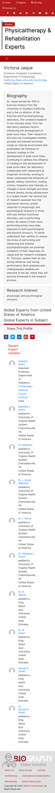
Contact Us (10, 8)
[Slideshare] (46, 13)
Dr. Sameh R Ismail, (23, 709)
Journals (41, 770)
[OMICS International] (27, 760)
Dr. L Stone (24, 518)
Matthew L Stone (24, 408)
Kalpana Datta (23, 362)
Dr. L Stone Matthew (24, 481)
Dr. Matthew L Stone (26, 555)
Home (7, 2)
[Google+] (27, 13)
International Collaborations (36, 775)
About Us (9, 770)
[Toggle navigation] (6, 59)
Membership (11, 781)
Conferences (11, 775)
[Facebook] (8, 13)
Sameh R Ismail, (23, 670)
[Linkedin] (20, 13)
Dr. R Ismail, (22, 631)
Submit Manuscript (31, 781)
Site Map (37, 2)
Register (22, 2)
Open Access (25, 770)
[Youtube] (40, 13)
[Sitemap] (52, 13)
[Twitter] (14, 13)
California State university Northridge (25, 80)
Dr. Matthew (25, 444)
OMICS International (33, 785)
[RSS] (33, 13)
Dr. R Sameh (22, 593)
